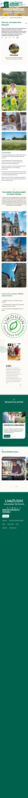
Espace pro (4, 527)
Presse (17, 524)
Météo (3, 524)
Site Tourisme (10, 524)
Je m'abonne (5, 516)
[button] (21, 4)
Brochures (4, 520)
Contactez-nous (13, 527)
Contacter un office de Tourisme (16, 520)
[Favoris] (25, 4)
